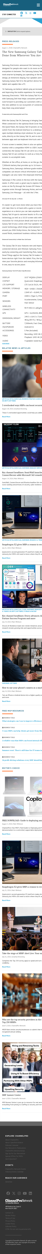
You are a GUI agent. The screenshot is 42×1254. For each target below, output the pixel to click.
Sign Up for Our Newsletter (15, 1153)
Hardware (5, 344)
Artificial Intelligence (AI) (11, 399)
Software (12, 401)
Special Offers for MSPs (14, 1156)
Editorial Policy (10, 1226)
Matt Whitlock (19, 478)
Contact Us (9, 1213)
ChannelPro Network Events (15, 1169)
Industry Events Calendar (14, 1172)
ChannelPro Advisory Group (15, 1151)
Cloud (38, 399)
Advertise (8, 1182)
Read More (6, 416)
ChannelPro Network (20, 48)
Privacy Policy (10, 1221)
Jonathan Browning (20, 409)
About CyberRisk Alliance (14, 1142)
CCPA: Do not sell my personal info (18, 1229)
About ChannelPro (12, 1140)
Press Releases (10, 41)
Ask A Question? (11, 1159)
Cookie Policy (10, 1224)
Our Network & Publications (15, 1148)
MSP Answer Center (11, 1095)
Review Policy (10, 1215)
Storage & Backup (30, 611)
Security (5, 401)
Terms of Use (10, 1218)
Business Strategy (28, 399)
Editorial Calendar (11, 1145)
